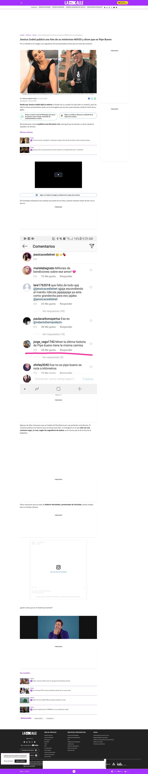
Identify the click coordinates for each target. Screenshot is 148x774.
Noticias (28, 35)
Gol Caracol (47, 739)
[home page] (74, 3)
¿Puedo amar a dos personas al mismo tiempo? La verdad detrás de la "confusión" (58, 150)
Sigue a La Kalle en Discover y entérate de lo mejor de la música (78, 115)
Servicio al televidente (73, 735)
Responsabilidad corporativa (100, 737)
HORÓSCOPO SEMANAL (45, 7)
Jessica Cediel (38, 718)
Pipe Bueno (50, 718)
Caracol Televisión (48, 737)
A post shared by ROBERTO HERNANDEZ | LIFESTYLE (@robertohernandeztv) (58, 596)
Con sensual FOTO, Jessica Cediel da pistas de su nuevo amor (52, 690)
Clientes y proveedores (73, 746)
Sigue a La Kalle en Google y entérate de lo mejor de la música (60, 195)
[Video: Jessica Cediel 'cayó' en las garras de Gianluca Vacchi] (24, 681)
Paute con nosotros (72, 748)
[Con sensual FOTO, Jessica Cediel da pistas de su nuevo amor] (24, 691)
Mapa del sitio (71, 750)
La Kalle (22, 35)
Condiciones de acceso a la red (101, 735)
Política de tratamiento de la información (103, 739)
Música (32, 678)
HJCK (45, 744)
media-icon (74, 771)
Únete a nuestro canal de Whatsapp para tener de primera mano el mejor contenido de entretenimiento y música (40, 116)
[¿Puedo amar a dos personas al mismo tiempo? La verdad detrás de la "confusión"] (24, 150)
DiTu (45, 746)
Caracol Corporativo (49, 754)
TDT (69, 739)
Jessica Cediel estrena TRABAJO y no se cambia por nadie (51, 709)
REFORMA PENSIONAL (58, 7)
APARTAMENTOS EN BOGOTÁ (94, 7)
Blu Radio (46, 741)
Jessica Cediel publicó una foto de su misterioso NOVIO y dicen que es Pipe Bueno (60, 35)
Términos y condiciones (99, 744)
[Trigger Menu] (21, 2)
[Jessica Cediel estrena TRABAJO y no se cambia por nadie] (24, 710)
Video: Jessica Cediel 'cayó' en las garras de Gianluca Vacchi (51, 681)
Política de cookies (98, 741)
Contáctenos (71, 744)
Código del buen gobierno (74, 741)
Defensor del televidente (74, 737)
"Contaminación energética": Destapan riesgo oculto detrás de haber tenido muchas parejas (61, 140)
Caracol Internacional (49, 752)
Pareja (34, 35)
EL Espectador (48, 748)
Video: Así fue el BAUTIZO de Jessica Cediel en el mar (49, 700)
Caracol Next (47, 756)
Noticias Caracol (48, 735)
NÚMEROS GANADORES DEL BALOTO (75, 7)
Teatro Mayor (47, 750)
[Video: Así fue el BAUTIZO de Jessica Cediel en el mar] (24, 700)
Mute (112, 771)
